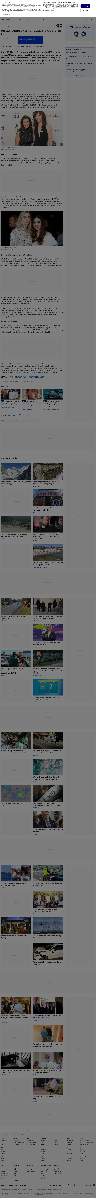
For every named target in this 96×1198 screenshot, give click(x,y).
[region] (48, 8)
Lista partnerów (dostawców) (48, 10)
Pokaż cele (85, 10)
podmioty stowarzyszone (26, 4)
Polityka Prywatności (6, 14)
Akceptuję (85, 6)
